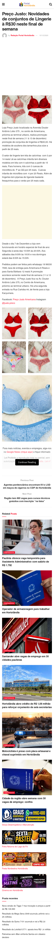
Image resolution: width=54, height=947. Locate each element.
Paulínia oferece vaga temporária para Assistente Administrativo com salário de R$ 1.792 (25, 561)
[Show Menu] (3, 4)
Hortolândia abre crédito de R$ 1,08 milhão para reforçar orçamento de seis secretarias (27, 705)
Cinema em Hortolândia (12, 890)
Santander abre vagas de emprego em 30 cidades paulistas (25, 658)
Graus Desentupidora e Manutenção (18, 824)
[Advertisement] (27, 66)
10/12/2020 (43, 35)
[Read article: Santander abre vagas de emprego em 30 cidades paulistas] (27, 635)
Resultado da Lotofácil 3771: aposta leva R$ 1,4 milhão (26, 929)
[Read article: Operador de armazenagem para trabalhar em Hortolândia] (27, 588)
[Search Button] (50, 4)
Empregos (9, 552)
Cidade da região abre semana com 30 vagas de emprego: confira (24, 800)
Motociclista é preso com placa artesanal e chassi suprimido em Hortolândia (26, 752)
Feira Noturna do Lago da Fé (15, 846)
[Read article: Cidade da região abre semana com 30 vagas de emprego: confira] (27, 777)
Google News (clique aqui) (20, 451)
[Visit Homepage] (27, 4)
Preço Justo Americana (24, 299)
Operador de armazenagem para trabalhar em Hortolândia (26, 610)
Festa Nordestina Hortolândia (15, 868)
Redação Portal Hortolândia (22, 35)
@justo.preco (8, 303)
